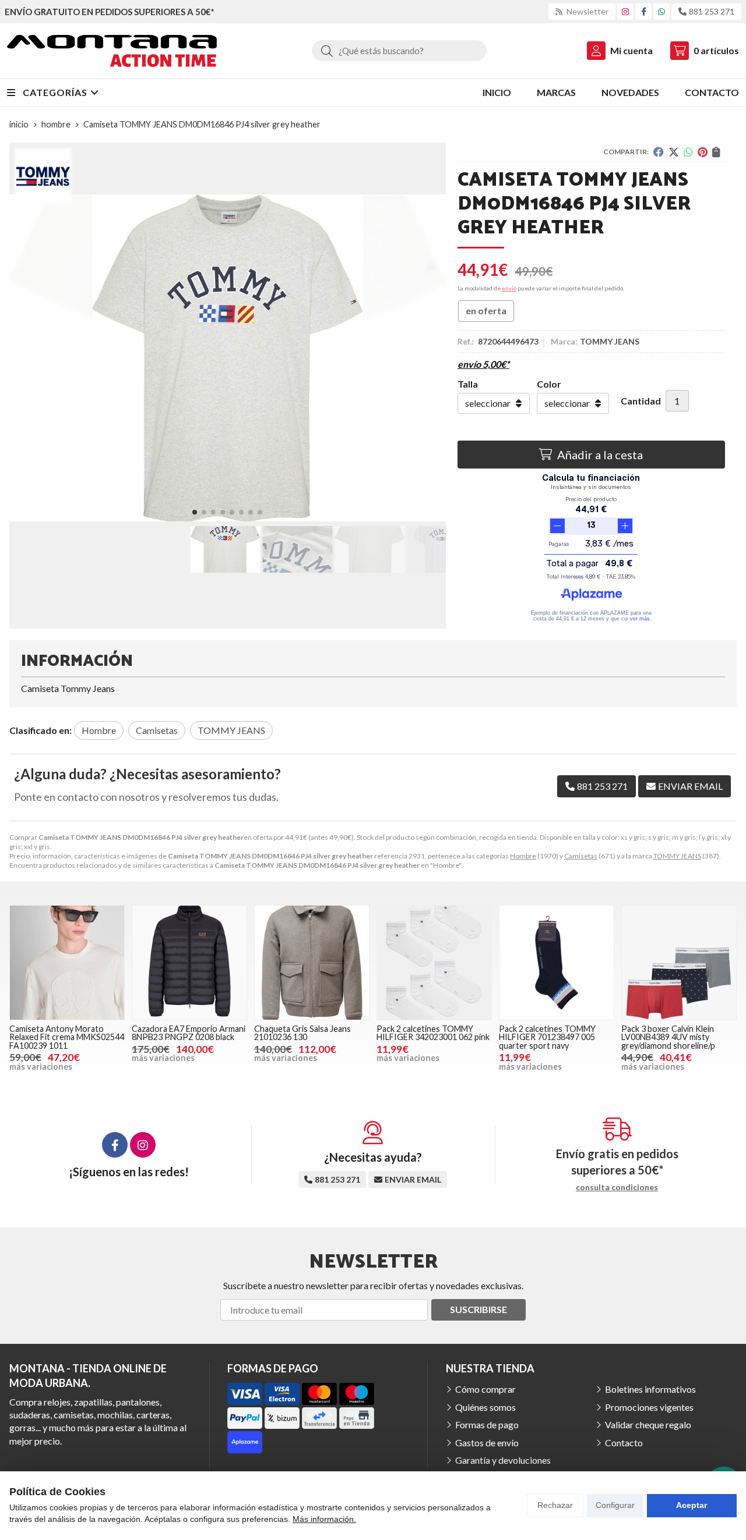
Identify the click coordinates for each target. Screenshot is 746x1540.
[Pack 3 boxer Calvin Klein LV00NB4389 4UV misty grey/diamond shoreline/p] (679, 963)
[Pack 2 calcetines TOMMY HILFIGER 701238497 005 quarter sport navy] (556, 963)
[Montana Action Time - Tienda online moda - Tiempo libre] (112, 51)
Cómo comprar (485, 1388)
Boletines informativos (650, 1388)
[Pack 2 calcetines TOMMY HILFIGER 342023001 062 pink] (434, 963)
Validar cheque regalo (648, 1424)
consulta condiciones (617, 1187)
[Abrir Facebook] (643, 11)
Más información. (324, 1519)
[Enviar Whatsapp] (661, 11)
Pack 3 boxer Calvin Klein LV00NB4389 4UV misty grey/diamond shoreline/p (668, 1037)
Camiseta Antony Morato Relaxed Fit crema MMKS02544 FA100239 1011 (66, 1037)
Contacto (624, 1442)
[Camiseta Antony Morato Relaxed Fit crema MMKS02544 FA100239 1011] (67, 963)
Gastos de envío (487, 1442)
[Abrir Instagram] (625, 11)
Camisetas (580, 855)
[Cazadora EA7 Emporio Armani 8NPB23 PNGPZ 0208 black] (189, 963)
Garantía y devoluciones (503, 1460)
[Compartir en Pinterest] (703, 152)
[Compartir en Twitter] (673, 152)
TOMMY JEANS (677, 855)
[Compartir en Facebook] (658, 152)
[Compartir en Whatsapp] (688, 152)
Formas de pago (487, 1424)
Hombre (523, 855)
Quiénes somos (485, 1407)
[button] (194, 512)
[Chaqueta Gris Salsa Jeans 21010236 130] (312, 963)
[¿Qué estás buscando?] (399, 50)
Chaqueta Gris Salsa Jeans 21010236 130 (302, 1033)
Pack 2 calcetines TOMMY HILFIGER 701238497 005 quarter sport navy (547, 1037)
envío (509, 288)
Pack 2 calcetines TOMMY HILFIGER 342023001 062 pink (433, 1033)
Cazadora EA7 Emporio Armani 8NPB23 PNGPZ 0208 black (188, 1033)
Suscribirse (478, 1309)
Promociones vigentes (649, 1407)
